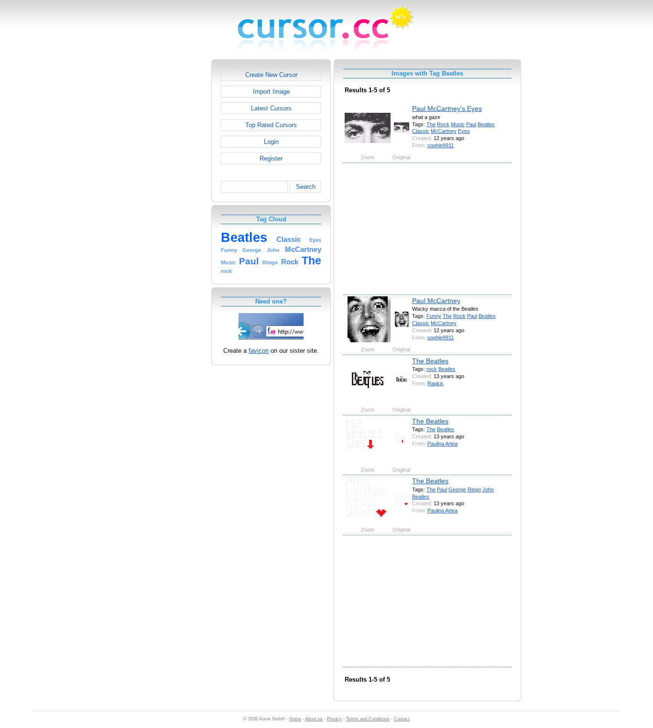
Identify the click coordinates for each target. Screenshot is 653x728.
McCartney (444, 131)
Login (271, 141)
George (457, 489)
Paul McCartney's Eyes (447, 108)
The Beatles (430, 361)
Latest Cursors (271, 108)
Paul (471, 124)
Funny (433, 316)
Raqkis (435, 383)
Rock (443, 124)
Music (458, 124)
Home (295, 719)
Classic (420, 131)
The (430, 124)
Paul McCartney (436, 300)
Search (306, 186)
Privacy (334, 719)
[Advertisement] (170, 202)
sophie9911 (440, 145)
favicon (259, 350)
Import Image (271, 91)
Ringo (474, 489)
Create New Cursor (271, 74)
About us (314, 719)
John (488, 489)
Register (271, 158)
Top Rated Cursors (271, 125)
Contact (402, 719)
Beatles (486, 124)
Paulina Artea (442, 443)
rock (431, 369)
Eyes (464, 131)
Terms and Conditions (368, 719)
